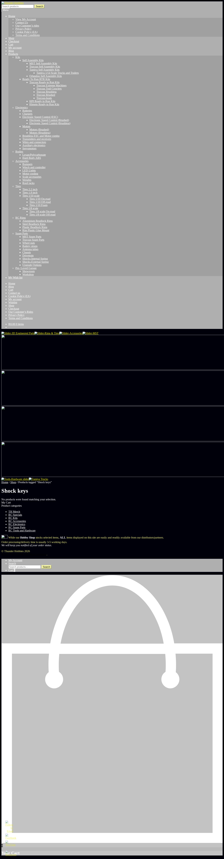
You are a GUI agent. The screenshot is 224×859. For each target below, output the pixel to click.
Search (39, 6)
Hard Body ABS (31, 157)
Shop (11, 38)
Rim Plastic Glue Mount (35, 230)
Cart (10, 44)
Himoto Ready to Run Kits (44, 104)
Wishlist (12, 302)
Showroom (28, 271)
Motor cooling (30, 173)
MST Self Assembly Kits (43, 63)
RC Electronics (16, 524)
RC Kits (13, 517)
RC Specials (15, 514)
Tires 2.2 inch (29, 189)
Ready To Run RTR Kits (36, 79)
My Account (15, 560)
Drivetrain (28, 255)
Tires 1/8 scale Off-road (42, 214)
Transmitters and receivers (36, 139)
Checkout (13, 41)
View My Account (25, 19)
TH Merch (14, 511)
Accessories (22, 161)
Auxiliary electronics (33, 145)
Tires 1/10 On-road (39, 198)
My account (15, 47)
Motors (26, 126)
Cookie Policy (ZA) (26, 31)
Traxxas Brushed (45, 94)
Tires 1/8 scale (30, 208)
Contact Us (21, 22)
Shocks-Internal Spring (35, 258)
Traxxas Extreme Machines (51, 85)
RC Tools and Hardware (22, 530)
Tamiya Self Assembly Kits (44, 69)
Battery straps (29, 246)
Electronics (21, 107)
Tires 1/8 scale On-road (42, 211)
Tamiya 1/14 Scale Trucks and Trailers (57, 72)
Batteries (27, 110)
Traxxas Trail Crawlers (49, 88)
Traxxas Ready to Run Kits (44, 82)
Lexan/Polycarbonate (34, 154)
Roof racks (28, 183)
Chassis (26, 252)
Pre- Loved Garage (26, 268)
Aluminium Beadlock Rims (37, 220)
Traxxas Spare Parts (33, 239)
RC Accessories (17, 521)
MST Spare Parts (31, 236)
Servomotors (29, 148)
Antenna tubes (30, 249)
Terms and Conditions (27, 35)
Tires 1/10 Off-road (40, 201)
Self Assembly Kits (33, 60)
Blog (11, 50)
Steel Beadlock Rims (34, 224)
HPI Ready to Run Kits (42, 101)
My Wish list (15, 277)
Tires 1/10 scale (31, 195)
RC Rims (20, 217)
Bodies (19, 151)
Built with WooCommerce (32, 554)
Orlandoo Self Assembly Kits (45, 76)
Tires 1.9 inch (29, 192)
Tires (18, 186)
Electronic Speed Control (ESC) (40, 116)
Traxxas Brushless (46, 91)
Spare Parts (21, 233)
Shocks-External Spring (35, 261)
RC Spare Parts (16, 527)
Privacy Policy (23, 28)
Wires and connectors (34, 142)
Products (13, 53)
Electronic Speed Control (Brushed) (49, 120)
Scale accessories (31, 176)
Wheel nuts (28, 242)
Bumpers (27, 164)
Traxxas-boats (44, 98)
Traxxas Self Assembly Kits (44, 66)
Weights (26, 179)
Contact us (14, 292)
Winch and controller (34, 167)
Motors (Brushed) (39, 129)
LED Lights (29, 170)
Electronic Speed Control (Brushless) (49, 123)
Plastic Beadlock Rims (34, 227)
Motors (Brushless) (39, 132)
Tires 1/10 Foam (38, 205)
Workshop (28, 274)
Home (11, 16)
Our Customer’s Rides (20, 311)
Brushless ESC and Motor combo (40, 135)
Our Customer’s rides (27, 25)
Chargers (27, 113)
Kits (17, 57)
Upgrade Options (31, 264)
